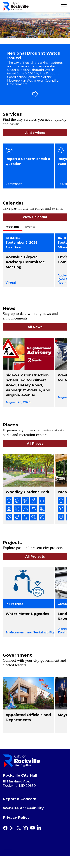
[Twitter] (19, 828)
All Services (35, 133)
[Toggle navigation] (63, 6)
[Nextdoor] (25, 828)
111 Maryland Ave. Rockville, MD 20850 (19, 783)
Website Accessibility (23, 808)
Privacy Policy (16, 817)
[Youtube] (32, 828)
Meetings (13, 226)
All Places (35, 443)
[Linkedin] (39, 827)
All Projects (35, 556)
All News (35, 327)
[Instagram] (12, 828)
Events (30, 226)
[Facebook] (5, 828)
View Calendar (35, 217)
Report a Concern (19, 799)
